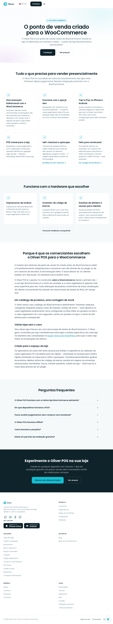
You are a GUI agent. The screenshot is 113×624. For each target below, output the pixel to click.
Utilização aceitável (66, 604)
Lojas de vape (9, 538)
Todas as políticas (66, 608)
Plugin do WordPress (66, 513)
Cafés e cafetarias (11, 541)
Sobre (6, 587)
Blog (60, 538)
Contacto (7, 597)
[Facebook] (15, 517)
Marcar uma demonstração (47, 480)
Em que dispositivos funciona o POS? (32, 407)
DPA (60, 597)
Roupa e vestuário (10, 551)
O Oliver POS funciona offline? (29, 422)
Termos (62, 590)
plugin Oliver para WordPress (61, 335)
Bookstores (8, 572)
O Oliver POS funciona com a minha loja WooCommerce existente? (47, 400)
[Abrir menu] (44, 4)
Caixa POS (63, 506)
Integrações (63, 516)
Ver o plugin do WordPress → (90, 163)
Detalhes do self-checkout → (54, 163)
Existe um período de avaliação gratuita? (35, 437)
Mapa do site (85, 619)
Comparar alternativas (12, 575)
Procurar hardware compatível (56, 230)
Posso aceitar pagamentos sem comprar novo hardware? (43, 415)
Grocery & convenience (13, 562)
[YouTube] (10, 517)
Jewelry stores (9, 568)
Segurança (63, 594)
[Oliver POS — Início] (9, 4)
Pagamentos (64, 510)
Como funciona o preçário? (28, 429)
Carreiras (7, 590)
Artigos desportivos (11, 558)
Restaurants (8, 544)
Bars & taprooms (10, 548)
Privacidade (63, 587)
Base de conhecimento (68, 541)
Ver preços (65, 52)
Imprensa (7, 594)
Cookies (62, 601)
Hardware (62, 520)
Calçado (7, 555)
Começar (36, 4)
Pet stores (7, 565)
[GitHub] (20, 517)
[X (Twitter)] (6, 517)
